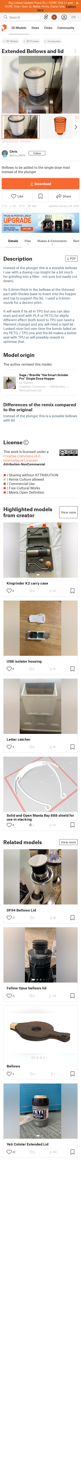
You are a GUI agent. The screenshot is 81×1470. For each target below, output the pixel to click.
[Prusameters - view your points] (54, 17)
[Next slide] (75, 127)
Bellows (13, 1066)
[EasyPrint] (46, 17)
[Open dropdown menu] (75, 50)
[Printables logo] (4, 27)
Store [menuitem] (35, 28)
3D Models (12, 41)
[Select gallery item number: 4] (44, 979)
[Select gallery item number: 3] (41, 979)
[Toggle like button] (9, 590)
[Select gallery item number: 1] (38, 575)
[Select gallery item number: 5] (47, 979)
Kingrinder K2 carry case (27, 583)
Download (42, 184)
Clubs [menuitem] (48, 28)
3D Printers (32, 41)
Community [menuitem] (65, 28)
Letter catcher (19, 739)
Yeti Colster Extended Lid (27, 1144)
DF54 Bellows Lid (21, 910)
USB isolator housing (24, 661)
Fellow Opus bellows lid (26, 988)
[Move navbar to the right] (77, 28)
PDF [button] (73, 258)
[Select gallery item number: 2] (42, 575)
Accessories (53, 41)
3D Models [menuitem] (18, 28)
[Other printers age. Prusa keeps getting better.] (40, 223)
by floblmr (26, 382)
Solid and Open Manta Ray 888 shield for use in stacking (40, 817)
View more (68, 512)
